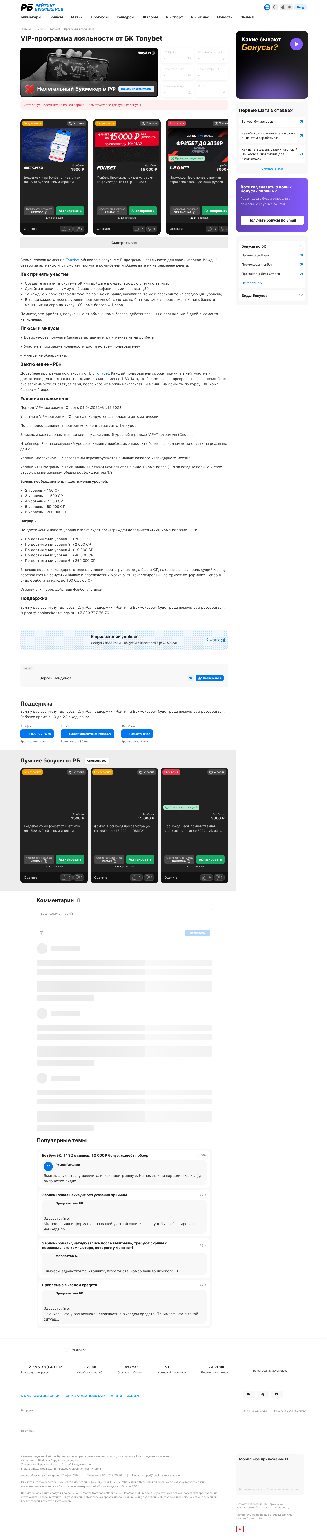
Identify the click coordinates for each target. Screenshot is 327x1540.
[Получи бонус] (267, 7)
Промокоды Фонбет (257, 264)
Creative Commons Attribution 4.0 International (110, 1493)
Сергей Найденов (55, 678)
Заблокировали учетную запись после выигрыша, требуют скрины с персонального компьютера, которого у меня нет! (104, 1245)
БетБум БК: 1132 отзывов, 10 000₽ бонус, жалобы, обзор (95, 1155)
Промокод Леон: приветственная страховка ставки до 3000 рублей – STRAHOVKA (197, 179)
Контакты (115, 1395)
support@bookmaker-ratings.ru (161, 1475)
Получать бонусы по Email (272, 220)
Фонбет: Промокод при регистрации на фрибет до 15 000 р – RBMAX (125, 179)
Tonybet (73, 260)
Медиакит (132, 1395)
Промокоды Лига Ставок (261, 274)
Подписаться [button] (212, 678)
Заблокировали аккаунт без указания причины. (85, 1195)
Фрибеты (78, 165)
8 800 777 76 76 (111, 1475)
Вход (300, 7)
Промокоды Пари (255, 255)
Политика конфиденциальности (84, 1395)
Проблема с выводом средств (69, 1285)
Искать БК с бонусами (136, 88)
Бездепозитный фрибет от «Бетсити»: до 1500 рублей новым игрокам (52, 179)
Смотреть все (124, 242)
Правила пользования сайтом (39, 1395)
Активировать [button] (70, 211)
